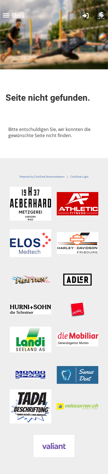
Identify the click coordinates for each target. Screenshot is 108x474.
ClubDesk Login (79, 176)
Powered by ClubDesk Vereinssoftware (42, 176)
